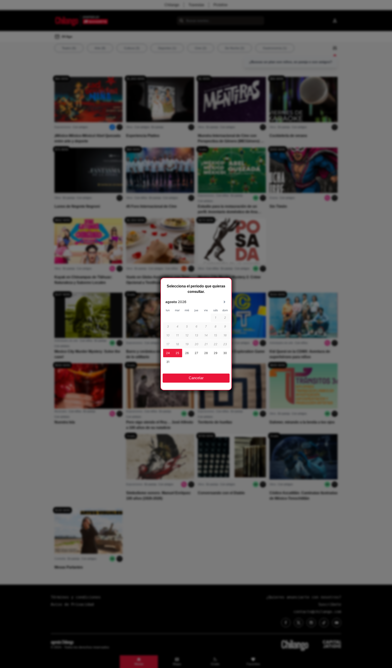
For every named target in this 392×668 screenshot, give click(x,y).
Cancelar (196, 378)
